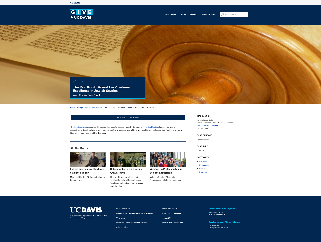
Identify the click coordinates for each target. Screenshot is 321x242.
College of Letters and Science (89, 107)
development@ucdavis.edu (218, 227)
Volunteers (120, 218)
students (203, 172)
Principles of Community (172, 213)
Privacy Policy (122, 227)
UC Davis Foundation (171, 208)
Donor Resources (123, 208)
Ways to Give (170, 14)
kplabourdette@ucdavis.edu (207, 125)
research (203, 161)
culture (202, 168)
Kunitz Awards (80, 127)
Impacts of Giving (189, 14)
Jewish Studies (151, 127)
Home (72, 107)
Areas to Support (209, 14)
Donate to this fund (128, 117)
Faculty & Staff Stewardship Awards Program (134, 213)
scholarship (204, 165)
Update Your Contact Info (172, 222)
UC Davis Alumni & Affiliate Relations (131, 222)
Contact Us (166, 218)
